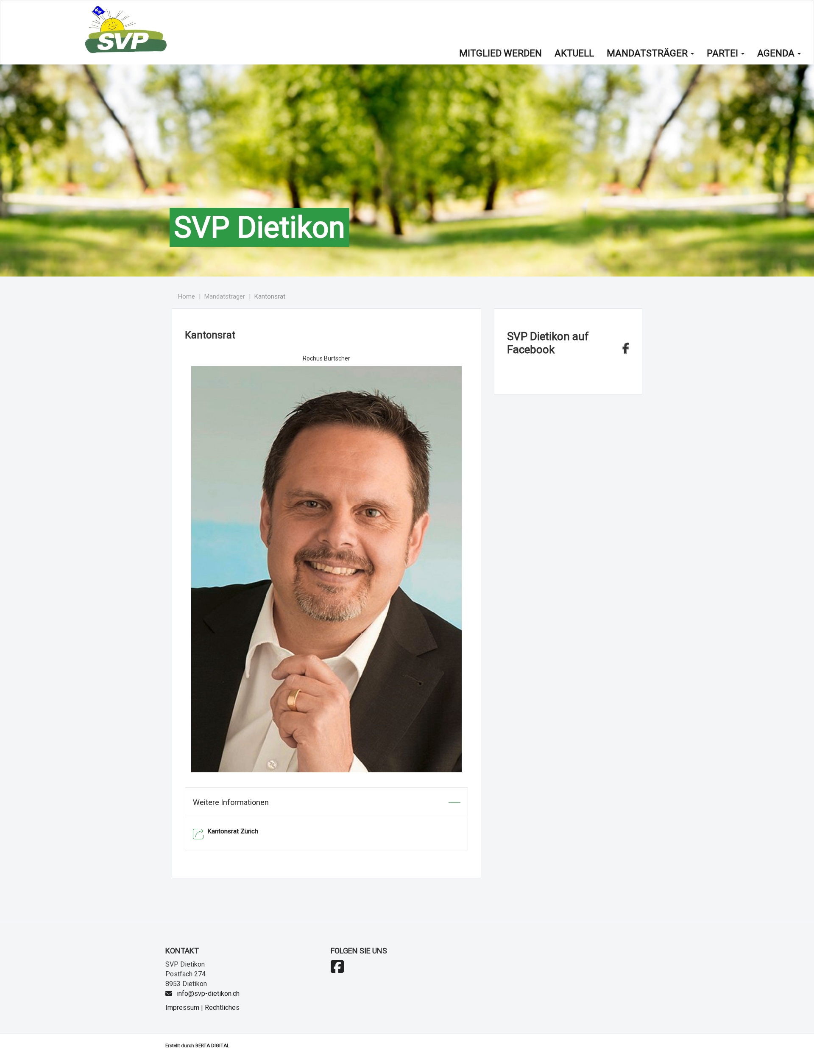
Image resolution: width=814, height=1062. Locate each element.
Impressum (182, 1007)
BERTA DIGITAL (212, 1045)
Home (186, 296)
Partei (723, 53)
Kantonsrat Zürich (233, 831)
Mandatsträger (648, 53)
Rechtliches (222, 1007)
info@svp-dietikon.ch (208, 993)
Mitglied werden (500, 53)
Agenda (777, 53)
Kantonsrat (269, 296)
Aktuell (574, 53)
